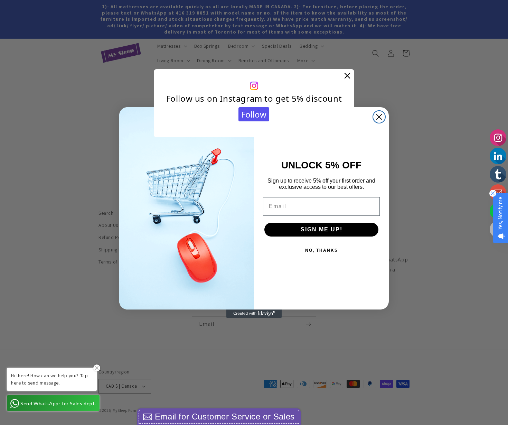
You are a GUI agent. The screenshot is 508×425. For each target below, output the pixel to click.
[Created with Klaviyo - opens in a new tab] (254, 313)
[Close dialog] (379, 117)
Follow (253, 114)
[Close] (347, 76)
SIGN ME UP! (321, 229)
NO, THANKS (321, 250)
